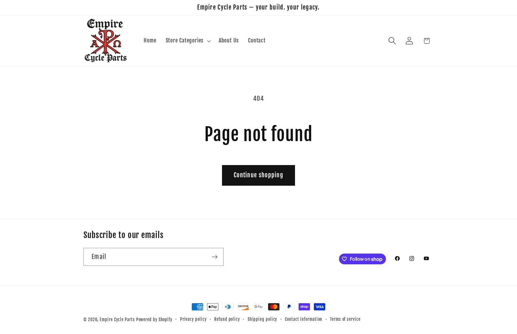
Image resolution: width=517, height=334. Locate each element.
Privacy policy (193, 319)
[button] (187, 41)
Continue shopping (258, 175)
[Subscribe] (214, 257)
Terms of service (345, 319)
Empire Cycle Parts (117, 319)
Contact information (303, 319)
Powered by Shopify (154, 319)
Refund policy (227, 319)
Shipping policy (262, 319)
